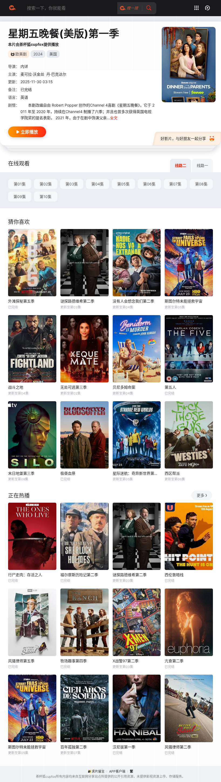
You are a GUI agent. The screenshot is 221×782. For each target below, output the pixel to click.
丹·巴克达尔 (56, 74)
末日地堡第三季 (21, 473)
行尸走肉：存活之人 (25, 574)
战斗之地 (15, 387)
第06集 (149, 184)
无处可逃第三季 (73, 387)
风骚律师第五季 (21, 660)
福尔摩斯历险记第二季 (79, 574)
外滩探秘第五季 (21, 301)
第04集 (97, 184)
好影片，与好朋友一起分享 (183, 138)
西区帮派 (172, 473)
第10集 (45, 196)
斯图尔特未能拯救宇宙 (183, 301)
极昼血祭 (67, 473)
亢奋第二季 (174, 660)
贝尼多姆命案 (124, 387)
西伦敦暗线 (174, 574)
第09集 (19, 196)
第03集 (71, 184)
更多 (200, 495)
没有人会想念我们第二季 (133, 301)
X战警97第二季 (126, 660)
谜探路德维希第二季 (77, 301)
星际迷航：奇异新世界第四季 (137, 473)
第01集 (20, 184)
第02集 (46, 184)
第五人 (170, 387)
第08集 (201, 184)
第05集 (123, 184)
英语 (24, 97)
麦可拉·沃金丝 (32, 74)
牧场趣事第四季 (73, 660)
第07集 (175, 184)
